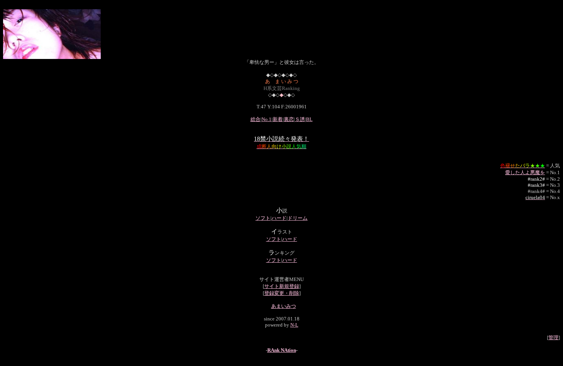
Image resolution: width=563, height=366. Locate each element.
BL (309, 119)
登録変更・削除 (281, 293)
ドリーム (298, 218)
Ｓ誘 (300, 119)
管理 (553, 337)
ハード (279, 218)
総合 (255, 119)
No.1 (267, 119)
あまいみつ (283, 306)
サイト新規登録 (281, 286)
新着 (278, 119)
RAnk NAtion (281, 350)
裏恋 (289, 119)
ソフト (262, 218)
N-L (294, 325)
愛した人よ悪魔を (525, 172)
